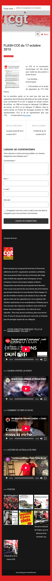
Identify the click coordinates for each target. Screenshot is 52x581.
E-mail (7, 189)
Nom (6, 179)
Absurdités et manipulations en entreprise (18, 8)
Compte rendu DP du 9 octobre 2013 (14, 132)
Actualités (9, 56)
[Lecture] (7, 359)
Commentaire (9, 161)
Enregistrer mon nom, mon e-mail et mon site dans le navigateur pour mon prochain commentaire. (25, 212)
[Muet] (41, 359)
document (27, 115)
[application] (26, 349)
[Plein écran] (45, 359)
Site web (7, 200)
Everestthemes (31, 572)
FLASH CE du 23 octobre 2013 (40, 132)
